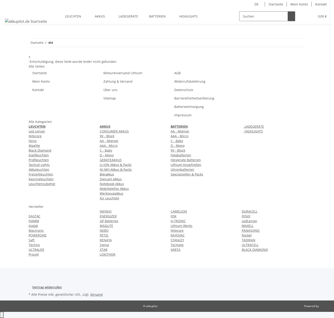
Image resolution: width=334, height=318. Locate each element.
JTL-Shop (324, 306)
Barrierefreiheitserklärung (194, 98)
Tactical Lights (39, 165)
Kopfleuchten (39, 155)
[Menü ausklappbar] (9, 12)
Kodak (33, 226)
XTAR (103, 249)
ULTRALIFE (36, 249)
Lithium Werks (181, 226)
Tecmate (177, 245)
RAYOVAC (178, 235)
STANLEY (177, 240)
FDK (174, 216)
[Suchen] (291, 16)
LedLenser (249, 221)
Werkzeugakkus (111, 193)
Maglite (34, 145)
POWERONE (38, 235)
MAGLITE (106, 226)
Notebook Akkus (112, 184)
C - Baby (106, 150)
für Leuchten (109, 198)
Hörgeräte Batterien (186, 160)
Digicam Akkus (111, 179)
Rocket (247, 235)
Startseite (276, 4)
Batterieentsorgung (189, 106)
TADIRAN (248, 240)
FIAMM (34, 221)
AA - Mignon (109, 141)
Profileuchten (39, 160)
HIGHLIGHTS (253, 131)
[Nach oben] (2, 315)
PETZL (104, 235)
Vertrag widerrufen (47, 287)
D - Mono (107, 155)
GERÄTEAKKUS (111, 160)
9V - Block (107, 136)
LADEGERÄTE (254, 126)
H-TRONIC (178, 221)
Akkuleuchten (39, 169)
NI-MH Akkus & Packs (116, 169)
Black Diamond (40, 150)
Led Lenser (37, 131)
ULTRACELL (250, 245)
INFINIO (106, 211)
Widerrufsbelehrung (189, 81)
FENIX (246, 216)
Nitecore (35, 136)
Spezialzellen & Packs (187, 174)
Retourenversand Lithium (122, 73)
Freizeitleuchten (41, 174)
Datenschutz (183, 90)
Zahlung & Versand (117, 81)
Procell (34, 254)
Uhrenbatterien (182, 169)
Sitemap (109, 98)
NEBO (104, 230)
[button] (302, 16)
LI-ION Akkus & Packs (116, 165)
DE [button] (256, 4)
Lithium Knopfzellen (186, 165)
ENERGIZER (108, 216)
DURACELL (249, 211)
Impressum (183, 115)
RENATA (106, 240)
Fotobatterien (181, 155)
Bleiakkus (107, 174)
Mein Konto (299, 4)
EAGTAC (34, 216)
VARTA (175, 249)
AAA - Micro (108, 145)
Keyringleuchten (41, 179)
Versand (96, 294)
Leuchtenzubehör (42, 184)
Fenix (33, 141)
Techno (34, 245)
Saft (32, 240)
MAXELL (248, 226)
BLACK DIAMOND (255, 249)
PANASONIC (251, 230)
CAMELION (179, 211)
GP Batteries (109, 221)
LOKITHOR (107, 254)
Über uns (110, 90)
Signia (104, 245)
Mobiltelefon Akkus (114, 188)
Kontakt (321, 4)
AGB (177, 73)
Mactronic (36, 230)
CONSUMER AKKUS (114, 131)
